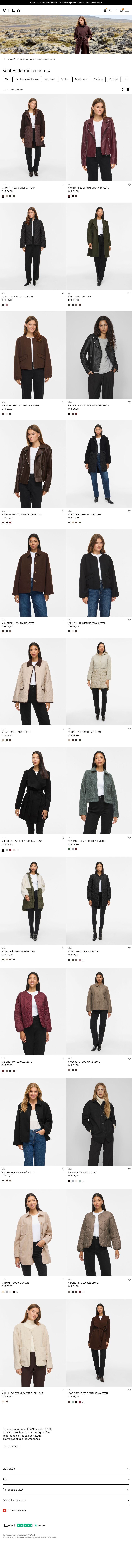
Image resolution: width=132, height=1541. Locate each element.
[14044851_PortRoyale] (69, 196)
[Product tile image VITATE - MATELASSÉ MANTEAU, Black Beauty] (99, 901)
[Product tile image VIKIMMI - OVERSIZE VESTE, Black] (99, 1122)
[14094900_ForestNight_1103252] (69, 305)
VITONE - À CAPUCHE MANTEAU (18, 187)
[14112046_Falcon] (76, 960)
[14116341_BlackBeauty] (3, 305)
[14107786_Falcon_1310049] (10, 631)
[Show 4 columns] (123, 89)
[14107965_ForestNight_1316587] (13, 196)
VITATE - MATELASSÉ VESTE (16, 732)
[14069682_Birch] (13, 850)
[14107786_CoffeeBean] (3, 631)
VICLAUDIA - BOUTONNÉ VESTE (18, 623)
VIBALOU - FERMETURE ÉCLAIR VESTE (20, 405)
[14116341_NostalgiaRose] (6, 305)
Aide (5, 1479)
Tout (7, 79)
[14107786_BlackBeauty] (6, 631)
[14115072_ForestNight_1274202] (6, 740)
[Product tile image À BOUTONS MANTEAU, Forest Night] (99, 246)
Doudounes (81, 79)
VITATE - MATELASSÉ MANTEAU (84, 951)
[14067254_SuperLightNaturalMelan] (76, 1181)
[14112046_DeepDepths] (73, 960)
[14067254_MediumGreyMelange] (73, 1181)
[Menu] (126, 10)
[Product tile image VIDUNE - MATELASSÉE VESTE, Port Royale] (33, 1011)
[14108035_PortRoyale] (3, 1071)
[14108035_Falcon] (6, 1071)
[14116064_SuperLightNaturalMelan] (6, 414)
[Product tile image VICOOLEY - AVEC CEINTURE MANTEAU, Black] (33, 790)
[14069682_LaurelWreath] (6, 850)
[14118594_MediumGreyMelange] (73, 849)
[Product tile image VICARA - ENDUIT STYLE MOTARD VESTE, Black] (99, 355)
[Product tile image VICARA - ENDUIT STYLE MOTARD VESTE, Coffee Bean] (33, 464)
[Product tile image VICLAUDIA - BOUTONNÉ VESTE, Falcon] (99, 1011)
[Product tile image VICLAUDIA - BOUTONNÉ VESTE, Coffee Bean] (33, 573)
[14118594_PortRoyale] (76, 849)
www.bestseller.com (48, 1537)
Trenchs (114, 79)
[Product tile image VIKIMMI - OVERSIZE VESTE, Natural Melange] (33, 1232)
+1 (17, 1071)
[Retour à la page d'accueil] (11, 10)
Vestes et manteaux (25, 59)
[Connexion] (105, 10)
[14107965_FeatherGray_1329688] (6, 196)
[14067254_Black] (69, 1181)
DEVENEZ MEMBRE (11, 1446)
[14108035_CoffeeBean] (13, 1071)
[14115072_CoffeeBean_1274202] (10, 740)
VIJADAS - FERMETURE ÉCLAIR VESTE (86, 841)
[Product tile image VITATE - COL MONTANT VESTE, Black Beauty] (33, 246)
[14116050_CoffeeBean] (6, 1401)
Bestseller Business (14, 1500)
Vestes (64, 79)
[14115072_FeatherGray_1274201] (3, 740)
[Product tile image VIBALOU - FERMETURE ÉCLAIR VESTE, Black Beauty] (99, 573)
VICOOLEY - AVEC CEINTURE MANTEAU (22, 841)
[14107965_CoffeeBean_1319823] (3, 196)
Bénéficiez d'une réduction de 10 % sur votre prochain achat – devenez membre (66, 2)
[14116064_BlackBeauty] (10, 414)
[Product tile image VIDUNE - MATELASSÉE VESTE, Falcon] (99, 1232)
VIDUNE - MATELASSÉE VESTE (17, 1061)
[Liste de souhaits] (115, 10)
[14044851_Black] (73, 196)
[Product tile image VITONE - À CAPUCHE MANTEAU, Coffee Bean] (33, 137)
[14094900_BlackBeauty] (73, 305)
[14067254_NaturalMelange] (3, 1292)
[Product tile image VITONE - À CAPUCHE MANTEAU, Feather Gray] (99, 681)
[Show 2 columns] (128, 89)
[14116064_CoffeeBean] (3, 414)
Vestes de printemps (27, 79)
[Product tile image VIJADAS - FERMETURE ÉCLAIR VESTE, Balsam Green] (99, 790)
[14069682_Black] (3, 850)
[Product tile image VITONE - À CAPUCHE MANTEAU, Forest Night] (33, 901)
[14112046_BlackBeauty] (69, 960)
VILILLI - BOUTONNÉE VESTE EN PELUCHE (22, 1393)
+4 (83, 961)
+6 (83, 1182)
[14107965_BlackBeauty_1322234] (10, 196)
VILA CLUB (9, 1468)
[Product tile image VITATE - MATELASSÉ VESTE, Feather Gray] (33, 681)
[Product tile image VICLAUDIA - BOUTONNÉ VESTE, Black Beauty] (33, 1122)
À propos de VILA (13, 1489)
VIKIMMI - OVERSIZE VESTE (81, 1172)
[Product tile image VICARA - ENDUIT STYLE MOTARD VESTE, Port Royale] (99, 137)
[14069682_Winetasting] (10, 850)
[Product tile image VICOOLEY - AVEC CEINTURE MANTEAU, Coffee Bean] (99, 1343)
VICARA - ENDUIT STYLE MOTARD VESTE (88, 187)
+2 (17, 850)
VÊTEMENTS (8, 59)
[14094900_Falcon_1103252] (76, 305)
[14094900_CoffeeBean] (80, 305)
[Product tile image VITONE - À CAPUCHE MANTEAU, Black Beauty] (99, 464)
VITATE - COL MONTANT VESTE (17, 296)
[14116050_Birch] (3, 1401)
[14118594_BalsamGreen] (69, 849)
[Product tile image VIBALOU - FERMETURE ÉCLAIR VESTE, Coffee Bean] (33, 355)
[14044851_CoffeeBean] (76, 196)
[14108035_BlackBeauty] (10, 1071)
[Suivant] (3, 140)
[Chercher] (110, 10)
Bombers (98, 79)
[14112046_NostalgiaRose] (80, 960)
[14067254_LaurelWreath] (80, 1181)
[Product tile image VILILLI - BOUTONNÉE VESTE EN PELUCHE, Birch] (33, 1343)
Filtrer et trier (14, 89)
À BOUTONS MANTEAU (79, 296)
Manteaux (49, 79)
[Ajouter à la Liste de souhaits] (63, 184)
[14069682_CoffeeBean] (69, 1402)
